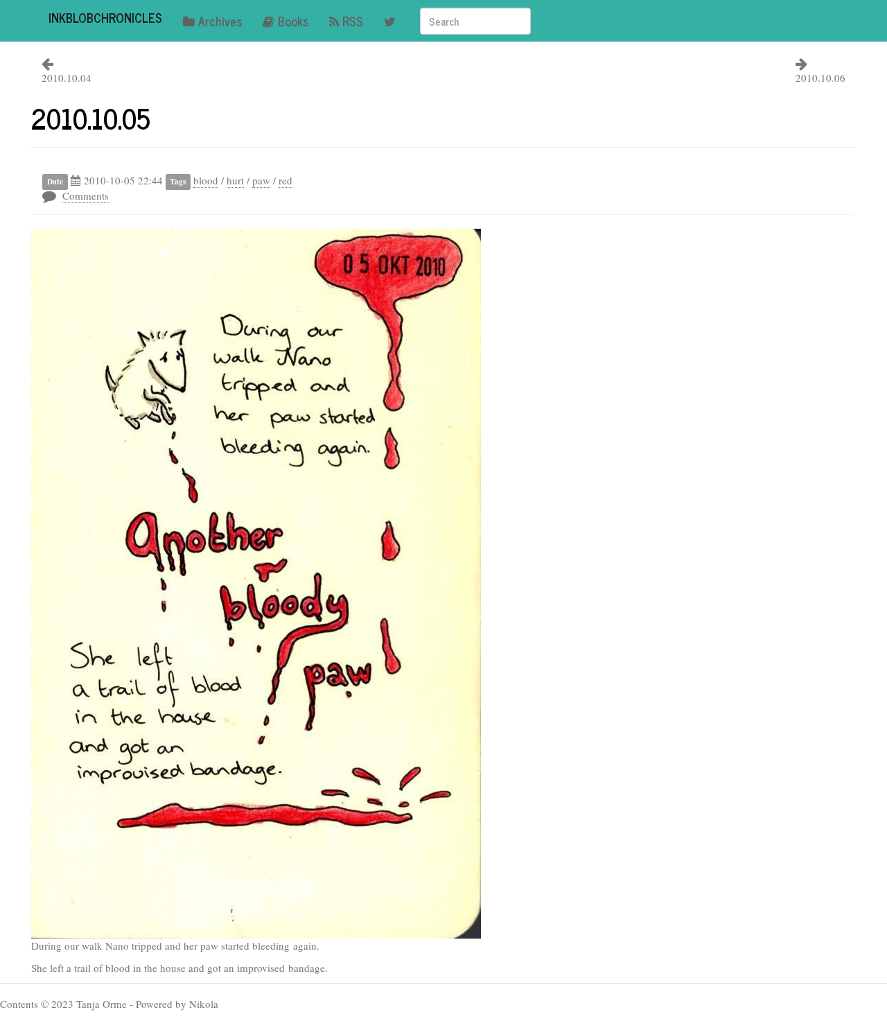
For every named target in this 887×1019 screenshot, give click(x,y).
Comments (85, 195)
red (285, 180)
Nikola (203, 1004)
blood (205, 180)
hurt (235, 180)
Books (293, 20)
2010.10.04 (66, 78)
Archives (220, 20)
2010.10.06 (820, 78)
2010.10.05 (90, 118)
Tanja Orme (101, 1004)
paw (261, 180)
